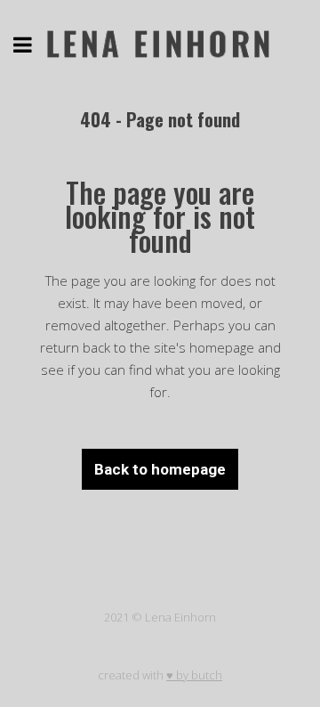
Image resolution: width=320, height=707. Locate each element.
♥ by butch (194, 675)
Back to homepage (160, 469)
